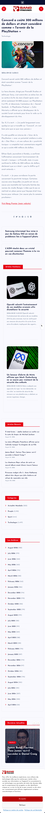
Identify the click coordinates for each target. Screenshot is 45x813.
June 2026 (12, 559)
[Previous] (34, 723)
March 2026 (12, 576)
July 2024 (11, 688)
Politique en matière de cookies (13, 810)
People (10, 511)
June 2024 (12, 694)
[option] (22, 746)
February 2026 (13, 581)
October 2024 (13, 671)
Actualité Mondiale (15, 506)
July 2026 (11, 553)
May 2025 (11, 632)
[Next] (38, 723)
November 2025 (14, 598)
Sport (10, 517)
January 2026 (13, 587)
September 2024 (14, 677)
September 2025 (14, 609)
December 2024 (14, 660)
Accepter (22, 799)
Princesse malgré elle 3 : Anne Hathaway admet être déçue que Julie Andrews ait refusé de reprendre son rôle (21, 475)
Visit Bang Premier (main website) (16, 204)
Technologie (6, 36)
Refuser (22, 805)
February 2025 (13, 649)
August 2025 (13, 615)
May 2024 (12, 699)
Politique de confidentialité (33, 810)
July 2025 (11, 621)
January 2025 (13, 654)
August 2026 (13, 548)
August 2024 (13, 682)
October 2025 (13, 604)
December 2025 (14, 593)
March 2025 (12, 643)
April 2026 (12, 570)
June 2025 (12, 626)
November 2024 (14, 665)
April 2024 (12, 705)
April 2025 (12, 637)
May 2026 (12, 565)
